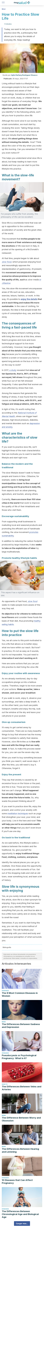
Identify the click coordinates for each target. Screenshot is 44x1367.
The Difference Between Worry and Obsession (21, 1119)
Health (4, 1084)
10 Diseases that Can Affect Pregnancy (17, 1181)
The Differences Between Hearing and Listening (20, 1150)
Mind (3, 9)
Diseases (5, 990)
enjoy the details (29, 299)
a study (12, 370)
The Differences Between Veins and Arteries (21, 1088)
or (40, 279)
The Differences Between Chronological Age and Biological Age (20, 1214)
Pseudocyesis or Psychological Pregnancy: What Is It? (19, 1057)
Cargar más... (22, 1223)
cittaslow (6, 283)
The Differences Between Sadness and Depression (21, 1025)
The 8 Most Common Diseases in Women (20, 994)
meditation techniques (17, 813)
